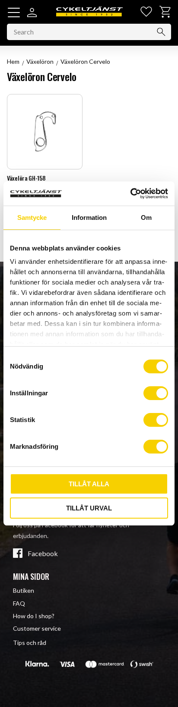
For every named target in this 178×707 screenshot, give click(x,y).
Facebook (43, 553)
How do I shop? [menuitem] (33, 615)
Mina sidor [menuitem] (31, 576)
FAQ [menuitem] (19, 603)
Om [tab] (146, 217)
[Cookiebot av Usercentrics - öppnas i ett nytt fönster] (130, 193)
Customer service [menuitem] (37, 628)
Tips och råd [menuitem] (29, 642)
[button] (13, 12)
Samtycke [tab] (32, 217)
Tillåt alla (89, 484)
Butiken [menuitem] (23, 590)
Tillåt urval (89, 508)
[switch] (155, 393)
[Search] (161, 32)
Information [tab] (89, 217)
